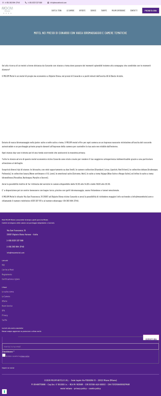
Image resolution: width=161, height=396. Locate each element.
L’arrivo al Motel (8, 269)
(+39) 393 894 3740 (12, 2)
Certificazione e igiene (11, 279)
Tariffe (104, 10)
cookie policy (95, 388)
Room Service (7, 305)
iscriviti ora (151, 339)
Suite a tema (57, 10)
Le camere (70, 10)
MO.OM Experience (118, 10)
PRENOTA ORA (151, 10)
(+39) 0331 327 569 (35, 2)
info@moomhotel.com (58, 2)
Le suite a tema (8, 291)
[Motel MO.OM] (7, 10)
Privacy (5, 315)
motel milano (66, 388)
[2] (4, 391)
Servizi (93, 10)
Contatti (133, 10)
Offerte (82, 10)
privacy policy (24, 356)
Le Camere (6, 296)
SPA (3, 310)
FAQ (3, 264)
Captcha (5, 361)
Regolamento (7, 274)
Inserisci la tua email (11, 341)
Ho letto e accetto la (17, 356)
